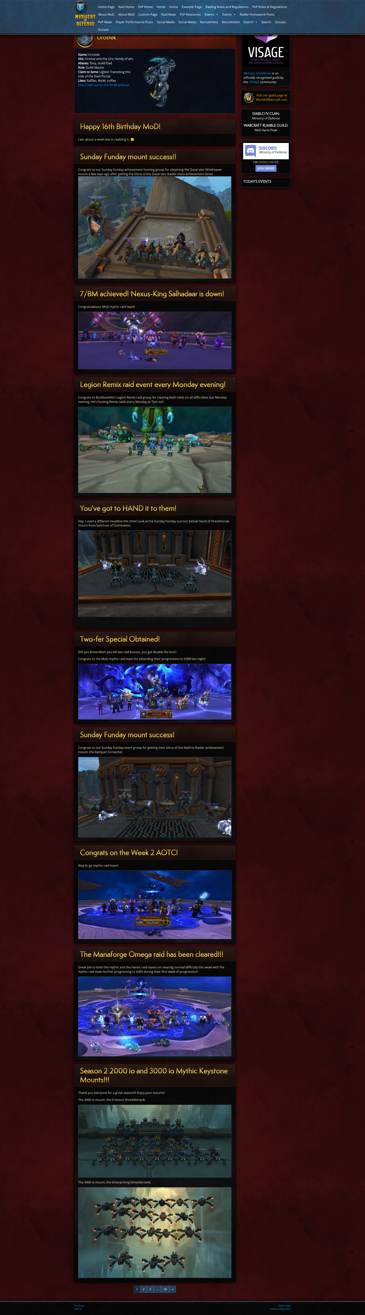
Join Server (266, 168)
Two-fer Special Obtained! (120, 638)
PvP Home (145, 7)
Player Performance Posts (134, 22)
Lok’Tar (78, 1308)
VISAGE (254, 82)
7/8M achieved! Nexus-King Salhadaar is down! (152, 293)
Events (209, 14)
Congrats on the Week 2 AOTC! (129, 852)
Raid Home (126, 7)
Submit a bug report (280, 1308)
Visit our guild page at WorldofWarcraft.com (271, 97)
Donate (280, 22)
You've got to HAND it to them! (128, 508)
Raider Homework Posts (257, 14)
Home (161, 7)
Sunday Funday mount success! (127, 734)
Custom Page (147, 14)
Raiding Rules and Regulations (227, 7)
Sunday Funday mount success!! (128, 156)
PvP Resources (190, 14)
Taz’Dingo (79, 1305)
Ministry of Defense (257, 73)
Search (248, 22)
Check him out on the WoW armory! (103, 85)
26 (165, 1289)
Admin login (284, 1305)
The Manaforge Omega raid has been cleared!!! (151, 954)
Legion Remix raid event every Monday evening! (153, 384)
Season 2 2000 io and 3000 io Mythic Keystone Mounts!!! (154, 1075)
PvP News (105, 22)
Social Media (166, 22)
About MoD (106, 14)
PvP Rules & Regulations (269, 7)
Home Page (106, 7)
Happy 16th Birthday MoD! (120, 126)
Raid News (168, 14)
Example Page (192, 7)
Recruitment (209, 22)
